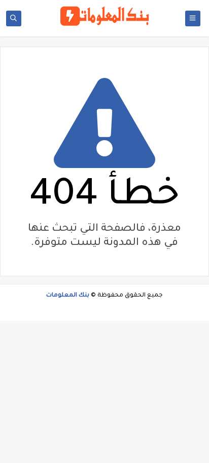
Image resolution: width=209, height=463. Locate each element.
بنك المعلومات (67, 295)
